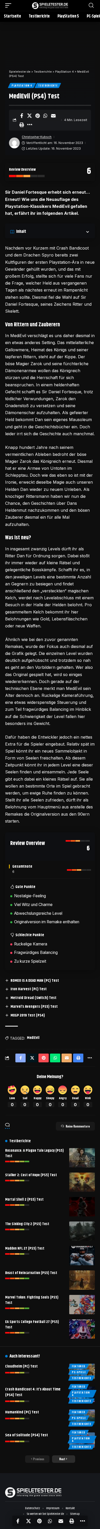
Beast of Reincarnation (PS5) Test (31, 1273)
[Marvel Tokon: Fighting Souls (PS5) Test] (82, 1304)
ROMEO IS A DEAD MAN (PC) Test (35, 981)
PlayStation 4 (22, 85)
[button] (9, 5)
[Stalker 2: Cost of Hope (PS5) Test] (82, 1182)
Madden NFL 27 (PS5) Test (24, 1248)
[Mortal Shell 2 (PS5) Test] (82, 1206)
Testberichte (47, 85)
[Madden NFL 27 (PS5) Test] (82, 1255)
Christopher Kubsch (37, 137)
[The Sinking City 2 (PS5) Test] (82, 1231)
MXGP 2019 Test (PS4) (28, 1015)
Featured (78, 1366)
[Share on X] (29, 116)
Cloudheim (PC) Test (21, 1366)
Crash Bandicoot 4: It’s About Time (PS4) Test (33, 1392)
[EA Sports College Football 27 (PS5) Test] (82, 1329)
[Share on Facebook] (21, 116)
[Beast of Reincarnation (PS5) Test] (82, 1280)
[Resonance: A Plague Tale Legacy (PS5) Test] (82, 1157)
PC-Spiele (79, 1372)
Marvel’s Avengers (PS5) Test (34, 1007)
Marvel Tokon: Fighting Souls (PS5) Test (31, 1300)
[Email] (53, 116)
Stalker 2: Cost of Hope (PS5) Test (31, 1175)
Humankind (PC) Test (22, 1412)
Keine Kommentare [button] (78, 1126)
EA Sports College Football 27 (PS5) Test (32, 1324)
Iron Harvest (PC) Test (29, 989)
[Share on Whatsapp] (45, 116)
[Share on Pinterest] (37, 116)
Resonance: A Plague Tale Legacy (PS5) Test (34, 1153)
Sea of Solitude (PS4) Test (26, 1435)
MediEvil (33, 1038)
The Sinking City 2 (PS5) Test (27, 1224)
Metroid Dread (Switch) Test (33, 998)
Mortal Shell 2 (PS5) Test (24, 1199)
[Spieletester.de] (50, 5)
